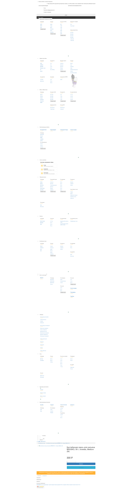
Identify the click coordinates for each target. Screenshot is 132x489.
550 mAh (71, 34)
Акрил (61, 279)
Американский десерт (74, 69)
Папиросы (42, 341)
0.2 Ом (41, 143)
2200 (61, 32)
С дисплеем (52, 109)
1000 (61, 25)
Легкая (71, 185)
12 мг (51, 66)
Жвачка (61, 68)
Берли (71, 193)
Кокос (51, 30)
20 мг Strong (52, 69)
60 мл (51, 82)
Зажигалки (42, 322)
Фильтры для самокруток (44, 335)
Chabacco (42, 247)
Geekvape (42, 99)
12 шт (61, 358)
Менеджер (81, 467)
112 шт (61, 366)
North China (52, 281)
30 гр (61, 185)
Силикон (51, 411)
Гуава (51, 25)
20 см (71, 282)
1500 (61, 28)
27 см (61, 411)
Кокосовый (42, 377)
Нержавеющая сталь (73, 221)
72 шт (61, 365)
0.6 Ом (71, 96)
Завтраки (51, 189)
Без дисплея (52, 107)
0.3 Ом (41, 145)
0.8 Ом (71, 99)
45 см (51, 224)
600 (61, 24)
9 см (71, 279)
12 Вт (61, 97)
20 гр (61, 182)
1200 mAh (72, 38)
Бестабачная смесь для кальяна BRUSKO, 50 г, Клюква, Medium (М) (58, 443)
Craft (41, 409)
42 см (51, 222)
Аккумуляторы (64, 129)
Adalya (41, 182)
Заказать (81, 464)
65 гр (61, 290)
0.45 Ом (41, 146)
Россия (51, 284)
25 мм (71, 360)
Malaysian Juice (42, 68)
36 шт (61, 363)
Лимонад (51, 32)
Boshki (41, 71)
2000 (61, 30)
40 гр (61, 186)
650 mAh (71, 35)
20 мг (51, 68)
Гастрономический (53, 185)
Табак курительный (43, 338)
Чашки (52, 404)
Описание (39, 475)
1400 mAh (72, 40)
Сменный (62, 109)
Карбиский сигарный (73, 195)
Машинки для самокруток (44, 332)
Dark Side (41, 189)
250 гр (51, 358)
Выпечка (61, 64)
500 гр (51, 360)
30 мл (51, 81)
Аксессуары (73, 129)
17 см (61, 416)
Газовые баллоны (43, 319)
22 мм (71, 358)
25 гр (61, 183)
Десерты (61, 66)
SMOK (41, 102)
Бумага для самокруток (44, 328)
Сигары (41, 347)
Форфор (51, 412)
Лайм (71, 68)
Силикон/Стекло (63, 281)
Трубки (72, 296)
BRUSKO (41, 66)
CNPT (41, 24)
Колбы (41, 404)
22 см (61, 417)
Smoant (41, 96)
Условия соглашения (47, 12)
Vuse (41, 27)
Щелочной (42, 81)
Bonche (41, 186)
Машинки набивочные (44, 334)
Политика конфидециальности (49, 10)
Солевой (41, 79)
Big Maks (41, 222)
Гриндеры (73, 292)
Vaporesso (42, 100)
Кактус (51, 252)
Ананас (71, 71)
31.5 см (51, 221)
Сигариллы (42, 344)
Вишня (51, 250)
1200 (61, 27)
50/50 (61, 79)
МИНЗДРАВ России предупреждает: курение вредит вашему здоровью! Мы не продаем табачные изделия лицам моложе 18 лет (58, 484)
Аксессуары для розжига (44, 316)
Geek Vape (42, 134)
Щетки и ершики (43, 396)
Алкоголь (61, 63)
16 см (71, 281)
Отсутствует (72, 25)
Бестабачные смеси (42, 443)
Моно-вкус (42, 206)
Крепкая (71, 182)
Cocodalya (42, 360)
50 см (51, 225)
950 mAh (71, 37)
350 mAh (71, 32)
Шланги (72, 404)
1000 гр (51, 361)
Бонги (41, 277)
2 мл (51, 79)
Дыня (51, 27)
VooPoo (41, 140)
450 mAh (51, 96)
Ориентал (72, 198)
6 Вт (61, 94)
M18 (41, 250)
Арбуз (51, 24)
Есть (71, 24)
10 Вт (61, 96)
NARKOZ (41, 64)
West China (52, 282)
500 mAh (51, 97)
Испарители (43, 129)
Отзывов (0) (45, 475)
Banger (41, 183)
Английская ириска (73, 72)
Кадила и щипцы (43, 392)
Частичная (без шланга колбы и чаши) (64, 224)
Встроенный (62, 107)
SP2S (41, 25)
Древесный (42, 375)
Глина (51, 409)
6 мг (51, 64)
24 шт (61, 361)
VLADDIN (41, 139)
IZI (40, 69)
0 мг (51, 63)
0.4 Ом (71, 94)
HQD (41, 63)
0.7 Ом (71, 97)
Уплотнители (63, 404)
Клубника (51, 28)
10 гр (61, 287)
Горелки (41, 321)
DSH (41, 224)
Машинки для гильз (43, 331)
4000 (61, 33)
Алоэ (71, 64)
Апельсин (52, 247)
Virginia (71, 191)
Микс (41, 205)
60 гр (61, 189)
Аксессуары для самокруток (45, 325)
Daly (41, 249)
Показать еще (43, 29)
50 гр (61, 188)
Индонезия (72, 367)
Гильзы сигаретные (43, 329)
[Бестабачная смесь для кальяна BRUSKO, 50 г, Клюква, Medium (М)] (52, 446)
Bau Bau (41, 358)
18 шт (61, 360)
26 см (61, 409)
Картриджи (53, 129)
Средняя (71, 183)
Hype (41, 411)
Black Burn (42, 185)
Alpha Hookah (42, 221)
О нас (45, 8)
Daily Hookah (42, 188)
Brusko (41, 94)
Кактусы (61, 69)
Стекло (61, 282)
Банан (71, 63)
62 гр (61, 289)
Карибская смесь (73, 196)
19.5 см (61, 408)
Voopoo (41, 97)
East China (52, 279)
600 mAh (51, 99)
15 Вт (61, 99)
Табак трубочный (43, 350)
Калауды (41, 389)
